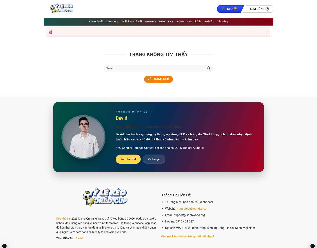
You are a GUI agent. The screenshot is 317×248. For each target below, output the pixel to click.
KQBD (180, 21)
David (79, 238)
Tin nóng (222, 21)
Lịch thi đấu (194, 21)
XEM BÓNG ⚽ (259, 9)
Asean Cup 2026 (155, 21)
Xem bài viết (128, 159)
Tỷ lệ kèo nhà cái (131, 21)
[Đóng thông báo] (266, 32)
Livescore (112, 21)
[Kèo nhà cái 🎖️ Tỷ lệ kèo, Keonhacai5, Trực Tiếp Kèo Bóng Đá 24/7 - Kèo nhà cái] (62, 9)
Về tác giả (154, 159)
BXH (170, 21)
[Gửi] (208, 68)
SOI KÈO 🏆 (229, 9)
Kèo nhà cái (96, 21)
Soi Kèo (209, 21)
